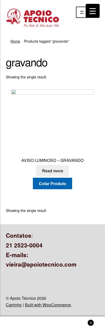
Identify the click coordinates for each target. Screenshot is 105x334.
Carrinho (14, 305)
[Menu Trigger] (93, 11)
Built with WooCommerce (48, 305)
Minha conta (17, 325)
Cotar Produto (52, 183)
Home (15, 41)
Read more (52, 171)
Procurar (52, 325)
